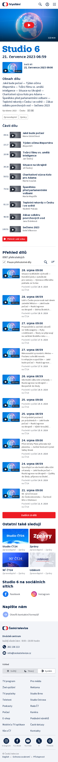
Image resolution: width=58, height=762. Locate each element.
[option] (11, 671)
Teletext (7, 699)
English (5, 756)
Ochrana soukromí (21, 756)
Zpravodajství (10, 117)
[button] (29, 25)
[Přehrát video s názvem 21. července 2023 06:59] (29, 25)
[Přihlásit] (47, 4)
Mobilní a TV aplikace (13, 724)
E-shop (6, 718)
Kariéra (34, 712)
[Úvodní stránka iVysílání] (11, 4)
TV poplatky (8, 693)
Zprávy (23, 117)
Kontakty (35, 730)
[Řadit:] (53, 261)
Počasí (5, 712)
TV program (8, 681)
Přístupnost (39, 756)
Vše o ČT (6, 730)
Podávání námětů (39, 718)
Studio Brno (36, 693)
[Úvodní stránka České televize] (15, 628)
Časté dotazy (37, 724)
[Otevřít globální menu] (54, 4)
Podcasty (7, 705)
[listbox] (29, 671)
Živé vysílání (8, 687)
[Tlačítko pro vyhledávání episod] (45, 262)
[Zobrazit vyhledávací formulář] (40, 4)
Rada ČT (34, 705)
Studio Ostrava (38, 699)
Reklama (35, 687)
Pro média (35, 681)
